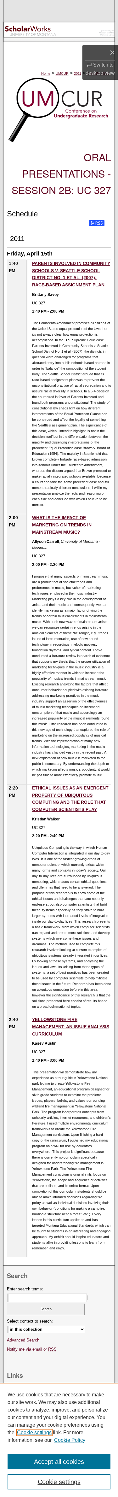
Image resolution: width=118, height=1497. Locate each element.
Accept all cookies (59, 1461)
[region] (59, 1440)
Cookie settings (34, 1432)
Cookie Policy (69, 1440)
